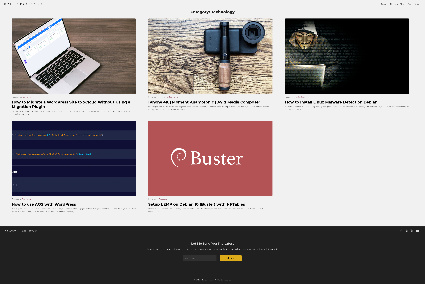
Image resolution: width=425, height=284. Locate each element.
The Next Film (397, 4)
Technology (27, 97)
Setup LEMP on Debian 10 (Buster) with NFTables (196, 204)
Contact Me (414, 4)
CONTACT (32, 231)
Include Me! (230, 258)
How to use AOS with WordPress (44, 204)
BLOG (23, 231)
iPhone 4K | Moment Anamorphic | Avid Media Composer (204, 102)
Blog (383, 4)
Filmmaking (163, 97)
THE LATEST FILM (12, 231)
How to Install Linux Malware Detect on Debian (331, 102)
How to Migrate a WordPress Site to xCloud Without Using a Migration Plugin (71, 104)
